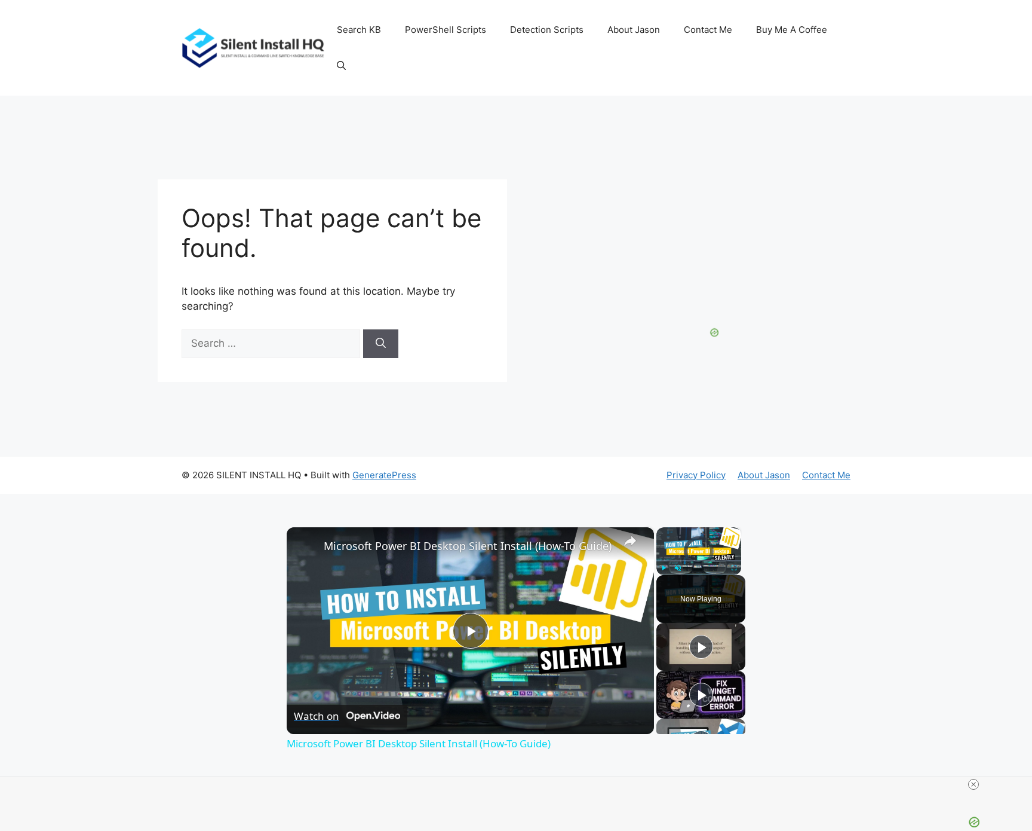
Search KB (359, 29)
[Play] (663, 568)
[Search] (380, 343)
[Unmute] (678, 568)
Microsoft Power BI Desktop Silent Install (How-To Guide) (468, 546)
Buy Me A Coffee (791, 29)
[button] (341, 66)
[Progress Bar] (698, 560)
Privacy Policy (696, 475)
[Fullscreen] (734, 568)
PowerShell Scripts (445, 29)
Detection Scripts (546, 29)
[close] (973, 784)
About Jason (633, 29)
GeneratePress (384, 475)
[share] (630, 540)
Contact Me (708, 29)
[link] (306, 546)
